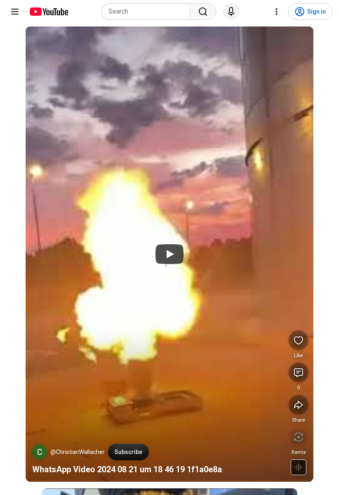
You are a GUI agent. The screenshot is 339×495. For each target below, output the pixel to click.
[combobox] (148, 12)
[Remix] (298, 437)
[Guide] (15, 12)
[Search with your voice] (231, 11)
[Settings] (277, 12)
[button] (39, 452)
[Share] (298, 405)
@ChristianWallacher (77, 452)
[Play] (169, 254)
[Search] (203, 11)
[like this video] (298, 340)
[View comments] (298, 372)
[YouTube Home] (48, 11)
